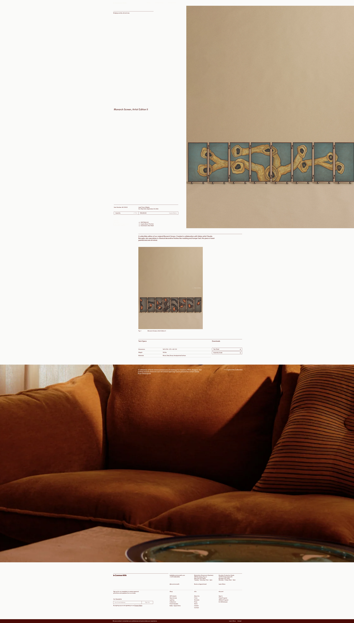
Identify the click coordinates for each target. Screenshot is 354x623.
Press (195, 602)
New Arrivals (173, 598)
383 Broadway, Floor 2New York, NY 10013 (200, 577)
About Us (196, 596)
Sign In (234, 3)
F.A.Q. (196, 598)
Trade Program (223, 598)
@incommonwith (174, 584)
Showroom (172, 3)
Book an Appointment (200, 584)
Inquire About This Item (147, 224)
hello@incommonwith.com (177, 575)
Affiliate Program (223, 600)
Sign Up (147, 602)
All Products (173, 596)
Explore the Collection (119, 225)
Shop (148, 3)
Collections (159, 3)
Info (203, 3)
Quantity (117, 213)
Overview (116, 221)
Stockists (196, 600)
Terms (195, 604)
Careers (196, 606)
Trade (208, 3)
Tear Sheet (216, 349)
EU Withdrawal (223, 602)
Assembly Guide (217, 352)
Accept (239, 621)
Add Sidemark (145, 222)
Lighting (172, 600)
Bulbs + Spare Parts (175, 606)
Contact (196, 607)
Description (116, 222)
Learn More (232, 621)
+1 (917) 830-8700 (175, 577)
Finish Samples (174, 604)
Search (214, 3)
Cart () (240, 3)
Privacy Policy (138, 605)
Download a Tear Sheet (147, 225)
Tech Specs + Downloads (121, 224)
